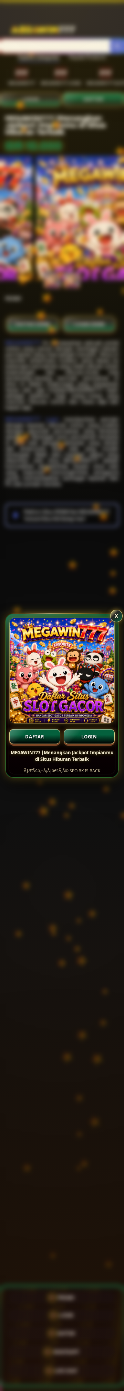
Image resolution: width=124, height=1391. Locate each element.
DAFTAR (34, 737)
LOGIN (89, 737)
